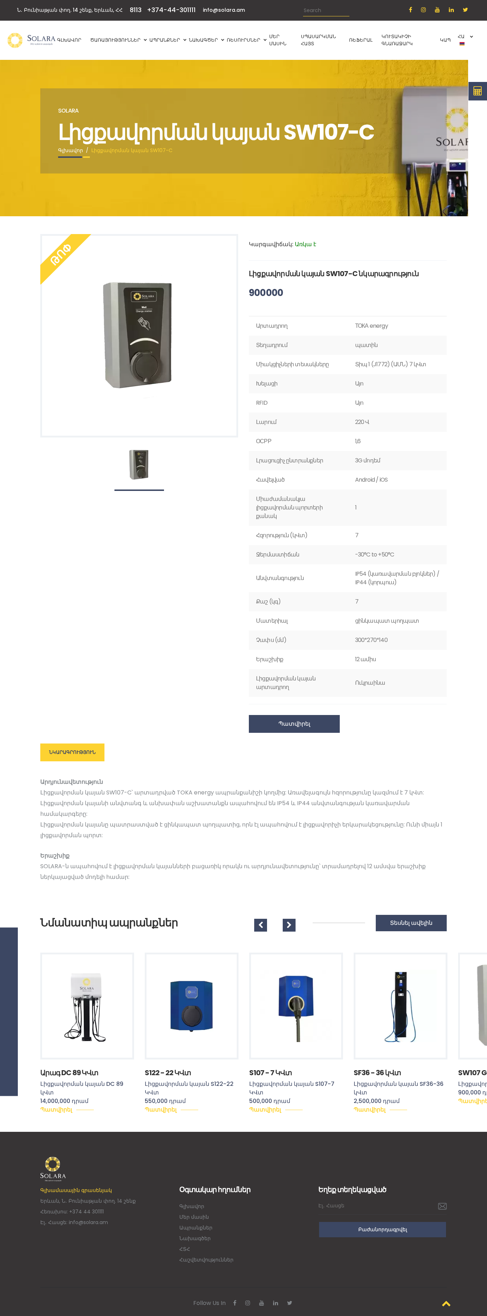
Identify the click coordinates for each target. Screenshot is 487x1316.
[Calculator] (477, 91)
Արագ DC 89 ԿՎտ (69, 1073)
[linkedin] (451, 10)
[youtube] (437, 10)
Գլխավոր (70, 150)
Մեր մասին (194, 1217)
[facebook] (410, 10)
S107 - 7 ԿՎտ (270, 1073)
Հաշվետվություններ (206, 1259)
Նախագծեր (195, 1238)
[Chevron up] (446, 1303)
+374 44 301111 (86, 1211)
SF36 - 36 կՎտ (377, 1073)
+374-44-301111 (171, 9)
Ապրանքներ (195, 1227)
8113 (136, 9)
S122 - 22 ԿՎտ (168, 1073)
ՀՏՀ (184, 1249)
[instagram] (423, 10)
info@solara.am (224, 10)
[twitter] (465, 10)
